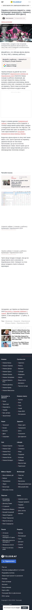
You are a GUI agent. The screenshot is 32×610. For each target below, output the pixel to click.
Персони (4, 495)
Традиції (20, 504)
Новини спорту (22, 396)
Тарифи (5, 410)
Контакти (4, 584)
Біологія (5, 430)
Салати (20, 544)
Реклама (4, 578)
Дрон (4, 433)
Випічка (20, 533)
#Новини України (10, 323)
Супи (19, 538)
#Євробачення (25, 321)
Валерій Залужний (8, 512)
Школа (20, 377)
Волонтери (6, 487)
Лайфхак (21, 460)
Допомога (21, 383)
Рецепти (19, 529)
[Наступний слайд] (30, 5)
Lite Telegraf (13, 178)
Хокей (20, 408)
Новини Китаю (7, 457)
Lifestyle (19, 442)
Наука (3, 421)
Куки (17, 607)
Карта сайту (5, 590)
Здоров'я (20, 421)
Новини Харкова (8, 365)
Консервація (22, 536)
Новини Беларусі (8, 460)
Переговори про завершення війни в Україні (17, 5)
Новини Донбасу (8, 384)
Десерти (20, 541)
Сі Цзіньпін (6, 506)
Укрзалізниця (7, 415)
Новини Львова (7, 374)
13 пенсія (5, 533)
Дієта (19, 430)
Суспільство (21, 359)
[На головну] (16, 2)
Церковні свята (23, 499)
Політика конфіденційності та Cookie (13, 570)
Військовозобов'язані (24, 484)
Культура (21, 457)
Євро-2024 (21, 411)
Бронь (20, 478)
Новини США (7, 448)
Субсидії (20, 371)
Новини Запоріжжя (8, 377)
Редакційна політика (8, 573)
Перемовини (6, 481)
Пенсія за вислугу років (8, 548)
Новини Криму (7, 387)
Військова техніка (8, 490)
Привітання (21, 466)
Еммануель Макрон (8, 509)
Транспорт (6, 404)
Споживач (21, 448)
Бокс (19, 402)
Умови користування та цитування (12, 575)
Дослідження (22, 436)
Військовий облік (23, 487)
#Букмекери (9, 321)
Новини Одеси (7, 371)
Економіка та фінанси (5, 396)
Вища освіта (22, 380)
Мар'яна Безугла (8, 521)
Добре (24, 607)
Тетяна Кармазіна (9, 18)
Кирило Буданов (7, 515)
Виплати (20, 368)
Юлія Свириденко (8, 523)
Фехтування (22, 414)
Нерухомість (6, 407)
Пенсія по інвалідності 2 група (9, 536)
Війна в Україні (6, 471)
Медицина (21, 374)
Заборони (21, 507)
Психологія (21, 433)
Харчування (22, 428)
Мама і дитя (21, 425)
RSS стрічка (5, 596)
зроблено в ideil (6, 604)
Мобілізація (20, 471)
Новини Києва (7, 363)
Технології (6, 425)
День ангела (22, 510)
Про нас (4, 567)
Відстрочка (21, 481)
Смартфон (6, 436)
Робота (20, 365)
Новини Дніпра (7, 368)
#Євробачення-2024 (23, 323)
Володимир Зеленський (6, 499)
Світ (2, 442)
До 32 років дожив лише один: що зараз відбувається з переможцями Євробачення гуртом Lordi (20, 183)
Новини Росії (6, 451)
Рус (29, 2)
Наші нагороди (6, 581)
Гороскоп (21, 446)
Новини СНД (6, 454)
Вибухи (5, 478)
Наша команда (6, 587)
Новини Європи (7, 446)
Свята (19, 495)
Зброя (4, 484)
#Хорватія (17, 321)
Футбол (20, 399)
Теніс (19, 405)
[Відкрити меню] (2, 2)
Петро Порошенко (8, 518)
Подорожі (21, 454)
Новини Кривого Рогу (7, 381)
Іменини (20, 513)
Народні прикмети (23, 502)
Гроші (4, 401)
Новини (3, 359)
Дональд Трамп (7, 503)
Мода (19, 451)
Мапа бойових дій (8, 475)
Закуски (20, 547)
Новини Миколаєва (8, 390)
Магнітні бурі (22, 463)
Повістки (21, 475)
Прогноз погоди (23, 386)
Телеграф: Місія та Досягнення (11, 593)
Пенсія (3, 529)
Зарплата (21, 363)
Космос (5, 428)
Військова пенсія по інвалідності (9, 541)
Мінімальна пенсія (8, 545)
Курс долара (6, 413)
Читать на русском (6, 22)
